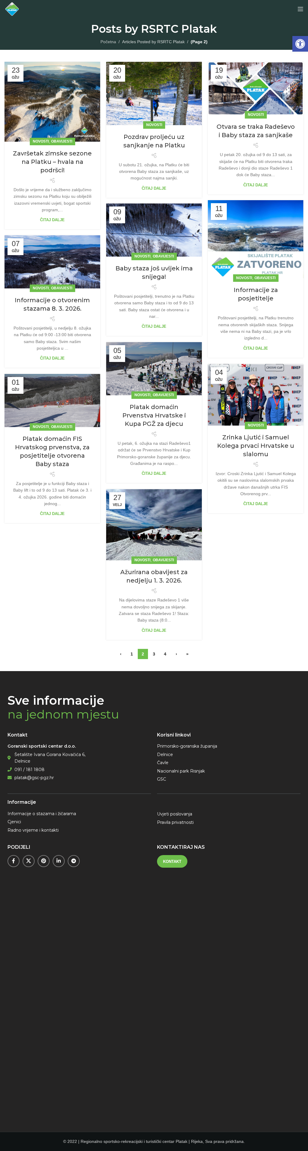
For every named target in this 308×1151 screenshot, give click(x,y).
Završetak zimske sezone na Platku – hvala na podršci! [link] (52, 162)
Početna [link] (108, 41)
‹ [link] (121, 654)
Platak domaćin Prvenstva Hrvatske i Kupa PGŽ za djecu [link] (154, 415)
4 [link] (165, 654)
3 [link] (154, 654)
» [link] (187, 654)
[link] (300, 44)
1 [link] (132, 654)
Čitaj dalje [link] (52, 220)
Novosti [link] (41, 141)
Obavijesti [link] (61, 141)
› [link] (176, 654)
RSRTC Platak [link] (179, 28)
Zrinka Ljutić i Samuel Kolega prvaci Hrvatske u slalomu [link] (255, 446)
